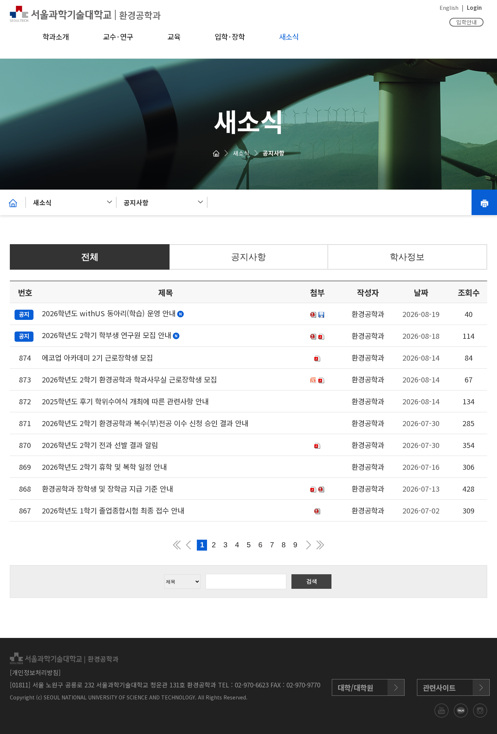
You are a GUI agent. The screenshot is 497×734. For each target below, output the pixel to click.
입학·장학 (230, 36)
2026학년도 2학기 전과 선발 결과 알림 (100, 445)
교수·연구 (118, 36)
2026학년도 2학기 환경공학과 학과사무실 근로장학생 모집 (129, 379)
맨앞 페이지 (177, 545)
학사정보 (407, 257)
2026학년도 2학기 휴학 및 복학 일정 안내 (104, 466)
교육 (173, 36)
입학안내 (466, 22)
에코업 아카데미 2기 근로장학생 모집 (97, 357)
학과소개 (56, 36)
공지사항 (274, 153)
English (449, 7)
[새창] (442, 709)
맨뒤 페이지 (320, 545)
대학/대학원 (355, 687)
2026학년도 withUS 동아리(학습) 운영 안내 (108, 313)
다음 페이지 (308, 545)
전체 (90, 257)
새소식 (289, 36)
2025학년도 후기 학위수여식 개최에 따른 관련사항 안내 (125, 401)
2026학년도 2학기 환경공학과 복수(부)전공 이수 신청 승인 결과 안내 (145, 423)
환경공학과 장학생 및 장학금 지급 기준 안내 (107, 488)
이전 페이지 (188, 545)
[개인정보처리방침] (35, 672)
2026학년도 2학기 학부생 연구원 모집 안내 (106, 335)
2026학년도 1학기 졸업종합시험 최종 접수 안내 (113, 510)
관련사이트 (439, 687)
